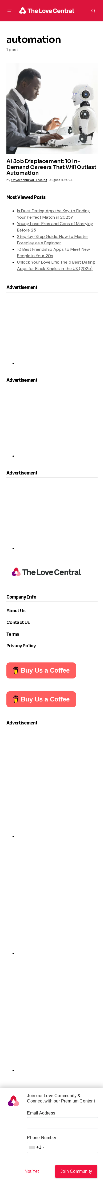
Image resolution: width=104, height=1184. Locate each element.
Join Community (76, 1171)
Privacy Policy (21, 646)
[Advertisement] (52, 331)
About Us (15, 611)
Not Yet (32, 1171)
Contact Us (18, 622)
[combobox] (36, 1147)
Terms (12, 634)
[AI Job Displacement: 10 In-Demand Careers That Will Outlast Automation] (52, 108)
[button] (9, 10)
